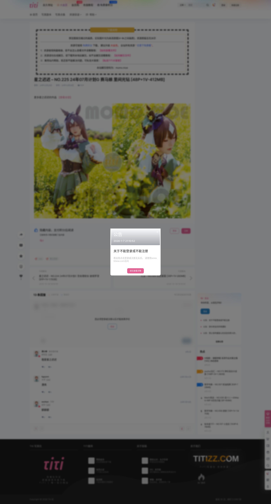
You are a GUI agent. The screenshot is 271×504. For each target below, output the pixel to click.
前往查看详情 (135, 271)
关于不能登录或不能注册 (131, 251)
